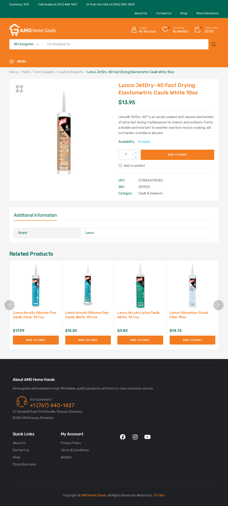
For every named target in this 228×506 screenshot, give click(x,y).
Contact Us (21, 450)
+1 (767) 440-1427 (52, 405)
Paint (26, 72)
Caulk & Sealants (71, 72)
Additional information (35, 215)
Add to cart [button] (35, 340)
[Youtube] (147, 437)
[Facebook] (122, 437)
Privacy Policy (71, 443)
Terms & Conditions (75, 450)
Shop (16, 457)
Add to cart (177, 154)
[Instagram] (135, 437)
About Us (19, 443)
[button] (19, 89)
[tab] (35, 216)
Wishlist (66, 457)
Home (13, 72)
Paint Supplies (44, 72)
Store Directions (24, 464)
